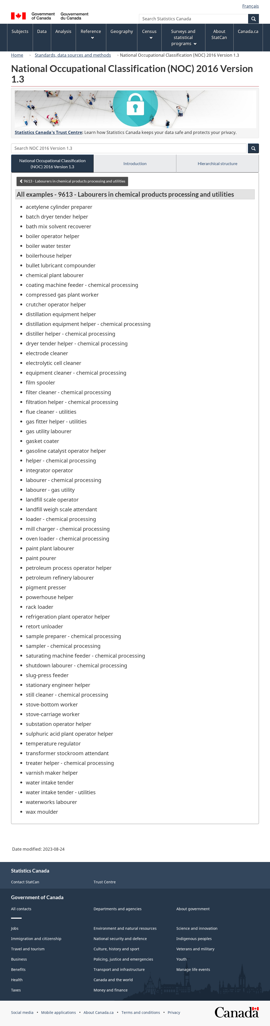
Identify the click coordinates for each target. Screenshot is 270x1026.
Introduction (135, 163)
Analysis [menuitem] (63, 31)
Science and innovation (197, 928)
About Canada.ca (99, 1012)
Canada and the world (113, 979)
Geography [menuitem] (121, 31)
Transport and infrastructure (119, 969)
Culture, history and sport (116, 948)
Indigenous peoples (194, 938)
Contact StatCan (25, 881)
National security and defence (120, 938)
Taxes (16, 990)
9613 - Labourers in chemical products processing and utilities (74, 181)
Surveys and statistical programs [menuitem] (183, 37)
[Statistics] (135, 109)
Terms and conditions (141, 1012)
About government (193, 908)
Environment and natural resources (125, 928)
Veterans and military (195, 948)
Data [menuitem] (42, 31)
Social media (22, 1012)
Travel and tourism (28, 948)
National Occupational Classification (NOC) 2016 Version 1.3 (52, 163)
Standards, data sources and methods (73, 55)
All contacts (21, 908)
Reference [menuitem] (91, 31)
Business (19, 959)
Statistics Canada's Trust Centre (48, 132)
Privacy (174, 1012)
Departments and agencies (118, 908)
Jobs (14, 928)
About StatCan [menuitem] (219, 34)
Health (17, 979)
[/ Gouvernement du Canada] (49, 16)
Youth (181, 959)
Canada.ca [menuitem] (248, 31)
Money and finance (111, 990)
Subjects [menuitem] (20, 31)
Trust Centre (105, 881)
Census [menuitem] (149, 31)
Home (17, 55)
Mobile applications (58, 1012)
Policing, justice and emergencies (123, 959)
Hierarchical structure (217, 163)
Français (250, 6)
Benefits (18, 969)
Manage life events (193, 969)
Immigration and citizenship (36, 938)
